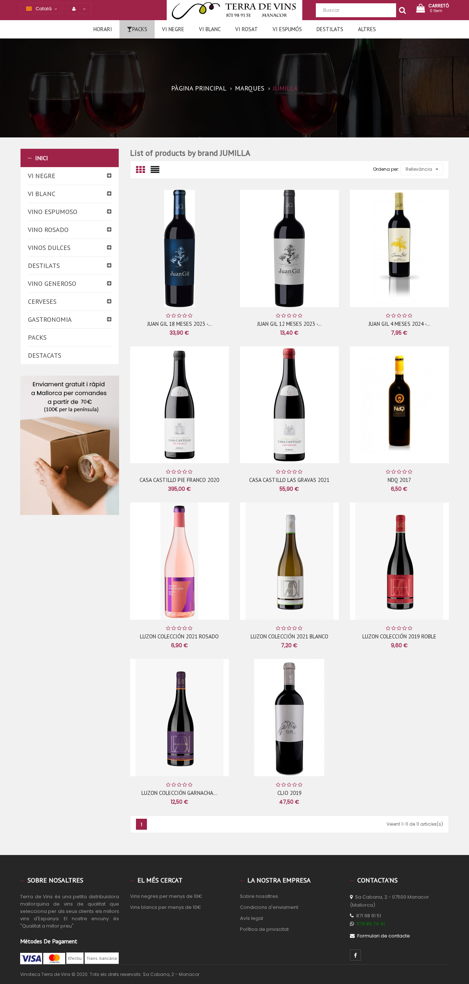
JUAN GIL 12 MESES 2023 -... (289, 323)
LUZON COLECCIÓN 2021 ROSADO (179, 636)
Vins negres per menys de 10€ (166, 896)
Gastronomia (50, 319)
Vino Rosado (48, 229)
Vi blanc (41, 193)
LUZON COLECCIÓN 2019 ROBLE (399, 636)
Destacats (44, 355)
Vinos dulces (49, 247)
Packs (37, 337)
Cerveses (42, 301)
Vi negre (41, 176)
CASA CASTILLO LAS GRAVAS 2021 (289, 479)
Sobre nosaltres (259, 896)
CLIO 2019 (289, 792)
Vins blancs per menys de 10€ (165, 907)
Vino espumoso (52, 211)
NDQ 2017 (399, 479)
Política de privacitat (264, 929)
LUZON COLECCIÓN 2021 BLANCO (289, 636)
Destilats (44, 265)
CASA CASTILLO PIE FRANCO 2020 (179, 479)
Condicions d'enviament (269, 907)
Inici (41, 158)
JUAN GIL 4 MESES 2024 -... (399, 323)
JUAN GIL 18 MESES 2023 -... (179, 323)
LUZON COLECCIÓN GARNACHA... (179, 792)
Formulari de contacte (383, 935)
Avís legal (251, 918)
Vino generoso (52, 283)
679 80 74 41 (371, 923)
